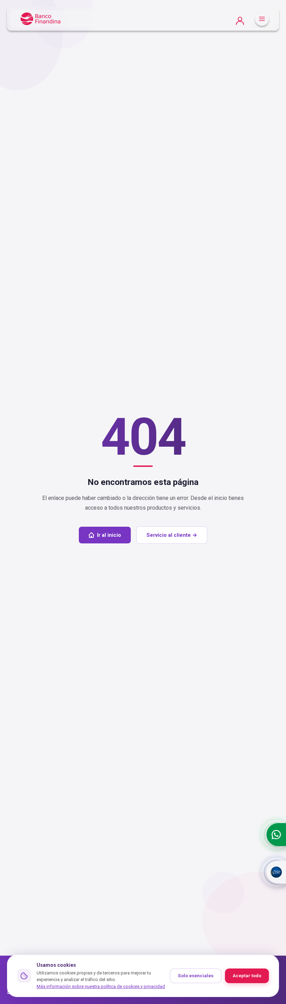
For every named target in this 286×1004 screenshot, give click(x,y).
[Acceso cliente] (240, 19)
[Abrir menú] (262, 19)
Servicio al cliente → (171, 535)
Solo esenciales (195, 975)
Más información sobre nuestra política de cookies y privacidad (101, 986)
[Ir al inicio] (40, 19)
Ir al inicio (109, 535)
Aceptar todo (247, 975)
